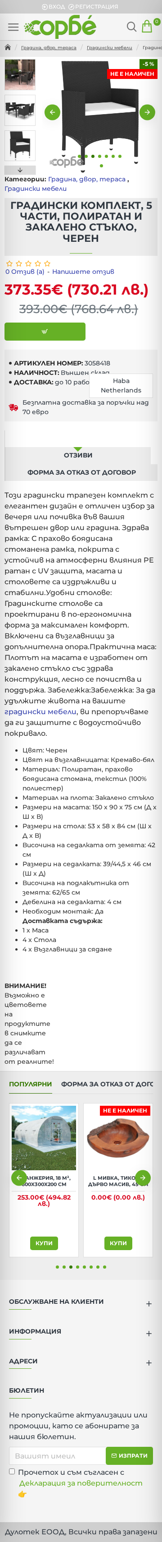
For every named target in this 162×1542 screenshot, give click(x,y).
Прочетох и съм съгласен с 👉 (80, 1483)
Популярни (30, 1084)
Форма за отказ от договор (81, 472)
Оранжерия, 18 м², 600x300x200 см (44, 1181)
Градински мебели (109, 48)
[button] (52, 112)
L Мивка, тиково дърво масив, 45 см (118, 1181)
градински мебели (40, 711)
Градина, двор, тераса (48, 48)
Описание (78, 438)
